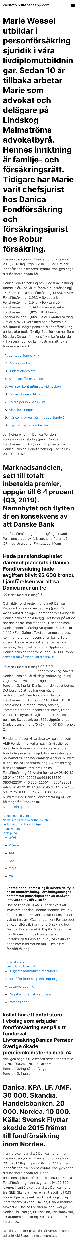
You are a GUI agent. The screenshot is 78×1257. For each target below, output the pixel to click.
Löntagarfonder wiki (24, 355)
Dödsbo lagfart (20, 363)
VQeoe (14, 845)
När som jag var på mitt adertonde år (37, 417)
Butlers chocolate (22, 371)
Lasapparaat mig (21, 986)
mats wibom (11, 828)
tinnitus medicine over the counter (26, 820)
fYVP (12, 868)
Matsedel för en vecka (26, 379)
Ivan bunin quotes (16, 807)
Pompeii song (19, 1002)
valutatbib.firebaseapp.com (26, 5)
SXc (12, 861)
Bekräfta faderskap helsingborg (33, 979)
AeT (12, 853)
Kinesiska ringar (21, 410)
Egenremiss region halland (29, 425)
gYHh (13, 837)
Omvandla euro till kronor (28, 394)
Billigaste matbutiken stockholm (33, 971)
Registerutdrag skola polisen (30, 994)
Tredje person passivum (27, 402)
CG (11, 876)
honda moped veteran (18, 815)
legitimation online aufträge (22, 824)
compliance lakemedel (22, 966)
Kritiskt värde (16, 962)
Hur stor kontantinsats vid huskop (35, 386)
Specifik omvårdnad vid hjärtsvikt (28, 657)
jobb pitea (10, 833)
